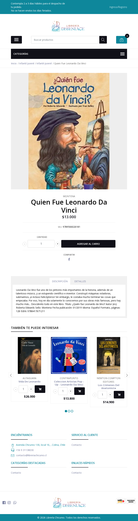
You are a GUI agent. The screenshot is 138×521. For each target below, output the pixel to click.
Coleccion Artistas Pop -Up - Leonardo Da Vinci (69, 383)
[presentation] (10, 375)
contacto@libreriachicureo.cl (31, 455)
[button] (65, 411)
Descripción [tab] (60, 281)
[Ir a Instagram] (9, 502)
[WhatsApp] (15, 502)
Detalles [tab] (80, 281)
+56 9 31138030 (25, 450)
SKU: (60, 226)
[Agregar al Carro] (40, 389)
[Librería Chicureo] (67, 26)
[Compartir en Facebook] (69, 259)
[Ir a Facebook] (4, 502)
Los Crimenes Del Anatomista (108, 386)
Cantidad (42, 237)
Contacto (77, 444)
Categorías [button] (20, 53)
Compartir (69, 254)
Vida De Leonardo (30, 381)
